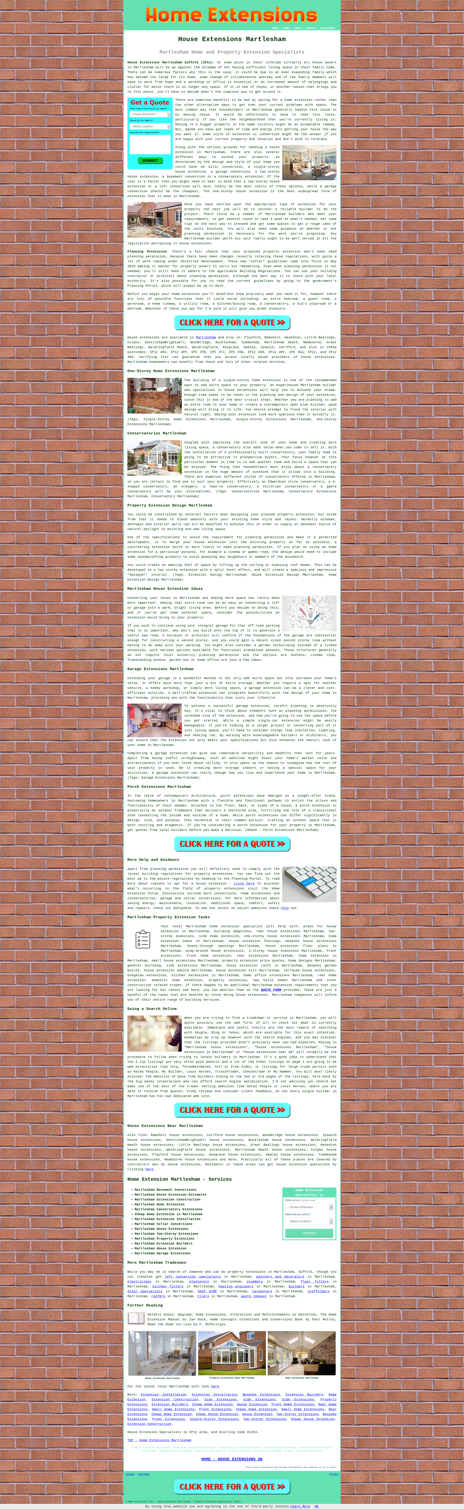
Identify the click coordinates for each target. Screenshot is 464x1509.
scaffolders (319, 1291)
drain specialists (144, 1291)
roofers (158, 1296)
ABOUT (297, 28)
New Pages (144, 1474)
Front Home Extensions (293, 1404)
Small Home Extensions (173, 1409)
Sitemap (130, 1474)
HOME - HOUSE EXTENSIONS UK (232, 1459)
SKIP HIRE (207, 1291)
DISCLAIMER (327, 28)
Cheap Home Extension (212, 1404)
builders (296, 1286)
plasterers (199, 1281)
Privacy (334, 1474)
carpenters (262, 1291)
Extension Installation (163, 1395)
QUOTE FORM (271, 990)
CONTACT (311, 28)
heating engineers (236, 1286)
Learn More (300, 1506)
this (285, 908)
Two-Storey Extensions (297, 1414)
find (142, 1135)
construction (139, 985)
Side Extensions (220, 1399)
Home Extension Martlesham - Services (179, 1179)
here (149, 1169)
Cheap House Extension (217, 1414)
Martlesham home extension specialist (224, 926)
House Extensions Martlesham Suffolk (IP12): (171, 62)
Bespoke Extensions (261, 1395)
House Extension (252, 1404)
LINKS (286, 28)
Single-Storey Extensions (214, 1419)
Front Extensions (215, 1409)
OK (317, 1506)
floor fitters (315, 1281)
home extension (298, 100)
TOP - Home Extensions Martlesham (159, 1440)
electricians (139, 1281)
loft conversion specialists (193, 1277)
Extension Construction (175, 1399)
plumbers (255, 1281)
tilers (203, 1296)
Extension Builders (304, 1395)
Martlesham (206, 337)
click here (244, 883)
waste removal (254, 1296)
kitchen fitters (167, 1286)
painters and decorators (280, 1277)
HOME (275, 28)
